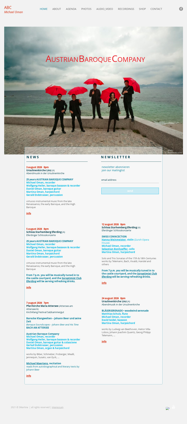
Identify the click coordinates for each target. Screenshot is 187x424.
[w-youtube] (173, 407)
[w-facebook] (167, 409)
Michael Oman (13, 12)
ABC (8, 7)
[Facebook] (181, 9)
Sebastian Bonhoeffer (115, 249)
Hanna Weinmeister (114, 239)
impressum (57, 407)
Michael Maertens (37, 363)
